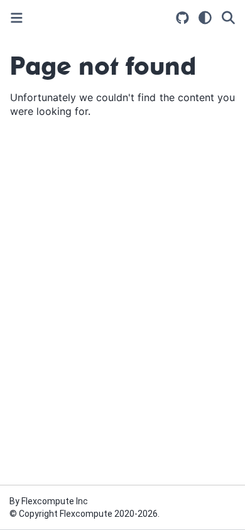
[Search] (228, 17)
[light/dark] (205, 17)
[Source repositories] (182, 18)
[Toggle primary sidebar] (16, 18)
